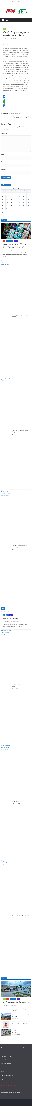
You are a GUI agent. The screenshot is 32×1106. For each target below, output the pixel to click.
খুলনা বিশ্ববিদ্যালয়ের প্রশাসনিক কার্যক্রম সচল (16, 1002)
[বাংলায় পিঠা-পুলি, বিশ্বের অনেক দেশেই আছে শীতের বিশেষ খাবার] (6, 687)
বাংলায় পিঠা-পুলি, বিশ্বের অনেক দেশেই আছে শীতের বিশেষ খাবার (21, 685)
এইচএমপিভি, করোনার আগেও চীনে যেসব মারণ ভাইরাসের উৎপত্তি (20, 800)
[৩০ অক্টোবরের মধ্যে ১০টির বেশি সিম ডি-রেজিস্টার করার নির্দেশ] (6, 317)
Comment (4, 133)
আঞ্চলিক (4, 28)
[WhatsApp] (16, 101)
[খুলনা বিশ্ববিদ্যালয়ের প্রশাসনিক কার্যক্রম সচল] (16, 989)
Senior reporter (15, 621)
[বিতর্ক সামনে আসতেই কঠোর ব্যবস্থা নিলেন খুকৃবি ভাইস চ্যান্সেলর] (6, 1017)
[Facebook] (16, 96)
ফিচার (3, 615)
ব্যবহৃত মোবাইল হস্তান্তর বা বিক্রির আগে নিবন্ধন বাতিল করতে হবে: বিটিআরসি (15, 245)
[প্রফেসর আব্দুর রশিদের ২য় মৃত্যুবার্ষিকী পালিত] (6, 1024)
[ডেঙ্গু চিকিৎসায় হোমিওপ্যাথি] (16, 612)
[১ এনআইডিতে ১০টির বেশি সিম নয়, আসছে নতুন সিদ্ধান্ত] (6, 432)
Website (3, 169)
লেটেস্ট (7, 615)
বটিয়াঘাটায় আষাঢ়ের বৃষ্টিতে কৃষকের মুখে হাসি (21, 117)
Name (3, 154)
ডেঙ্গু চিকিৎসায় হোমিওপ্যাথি (10, 619)
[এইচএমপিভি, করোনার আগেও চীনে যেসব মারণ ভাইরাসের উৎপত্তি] (6, 802)
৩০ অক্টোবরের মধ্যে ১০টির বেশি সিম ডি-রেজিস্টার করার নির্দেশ (20, 316)
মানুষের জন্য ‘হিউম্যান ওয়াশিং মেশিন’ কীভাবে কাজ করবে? (20, 916)
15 (28, 199)
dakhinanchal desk (16, 250)
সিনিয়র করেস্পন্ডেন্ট (13, 38)
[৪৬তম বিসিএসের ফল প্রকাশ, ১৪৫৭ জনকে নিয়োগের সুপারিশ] (6, 1033)
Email (3, 162)
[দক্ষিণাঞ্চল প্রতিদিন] (3, 20)
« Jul (2, 212)
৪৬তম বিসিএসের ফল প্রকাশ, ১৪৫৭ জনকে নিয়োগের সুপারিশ (19, 1031)
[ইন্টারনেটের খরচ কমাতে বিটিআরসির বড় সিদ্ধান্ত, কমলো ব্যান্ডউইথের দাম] (6, 547)
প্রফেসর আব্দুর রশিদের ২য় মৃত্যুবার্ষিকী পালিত (19, 1023)
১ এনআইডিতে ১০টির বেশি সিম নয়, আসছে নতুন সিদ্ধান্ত (20, 431)
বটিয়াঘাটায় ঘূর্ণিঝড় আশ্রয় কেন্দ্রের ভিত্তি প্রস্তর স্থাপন (13, 113)
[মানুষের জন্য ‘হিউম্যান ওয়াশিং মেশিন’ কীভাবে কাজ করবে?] (6, 917)
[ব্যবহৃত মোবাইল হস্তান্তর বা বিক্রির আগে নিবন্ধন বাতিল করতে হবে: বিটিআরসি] (16, 231)
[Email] (16, 103)
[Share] (16, 106)
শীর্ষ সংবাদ (11, 615)
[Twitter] (16, 99)
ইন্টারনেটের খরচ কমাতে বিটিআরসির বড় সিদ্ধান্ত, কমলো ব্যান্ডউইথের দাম (20, 546)
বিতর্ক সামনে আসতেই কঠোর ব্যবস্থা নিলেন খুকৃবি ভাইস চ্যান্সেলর (20, 1015)
